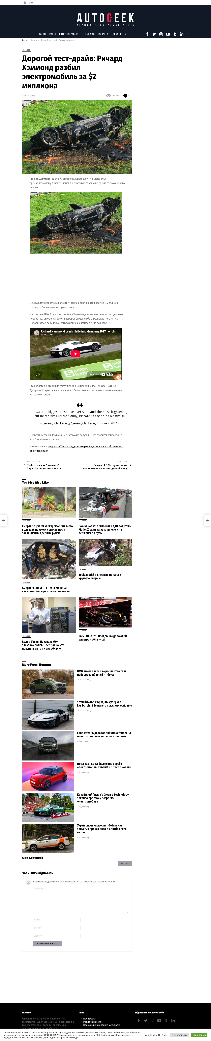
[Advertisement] (77, 278)
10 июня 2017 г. (108, 423)
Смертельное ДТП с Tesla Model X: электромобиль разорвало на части (46, 589)
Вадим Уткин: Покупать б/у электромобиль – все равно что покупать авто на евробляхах (43, 645)
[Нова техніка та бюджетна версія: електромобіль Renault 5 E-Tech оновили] (48, 776)
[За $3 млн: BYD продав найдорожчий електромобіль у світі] (105, 612)
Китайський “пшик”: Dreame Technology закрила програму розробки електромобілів (103, 798)
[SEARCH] (188, 34)
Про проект (120, 34)
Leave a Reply (125, 863)
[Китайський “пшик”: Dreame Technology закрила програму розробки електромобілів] (48, 807)
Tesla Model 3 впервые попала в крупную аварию (100, 576)
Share (26, 104)
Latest (30, 3)
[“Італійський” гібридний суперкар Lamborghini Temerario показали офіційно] (48, 715)
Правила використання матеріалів (101, 1025)
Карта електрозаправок (63, 34)
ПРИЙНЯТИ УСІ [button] (199, 1035)
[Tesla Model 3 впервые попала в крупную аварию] (105, 552)
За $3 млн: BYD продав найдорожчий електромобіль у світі (103, 637)
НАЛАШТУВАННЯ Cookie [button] (156, 1035)
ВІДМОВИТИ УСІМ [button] (179, 1035)
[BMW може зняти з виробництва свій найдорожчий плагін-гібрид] (48, 684)
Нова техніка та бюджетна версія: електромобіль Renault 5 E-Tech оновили (104, 765)
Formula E (104, 34)
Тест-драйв (87, 34)
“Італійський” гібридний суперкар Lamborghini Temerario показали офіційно (104, 703)
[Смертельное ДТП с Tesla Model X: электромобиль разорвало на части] (49, 559)
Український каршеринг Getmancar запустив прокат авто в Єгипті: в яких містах (102, 829)
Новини (41, 34)
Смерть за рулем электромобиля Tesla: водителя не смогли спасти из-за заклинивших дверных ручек (47, 529)
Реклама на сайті (92, 1021)
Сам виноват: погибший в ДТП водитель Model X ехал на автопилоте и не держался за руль (105, 529)
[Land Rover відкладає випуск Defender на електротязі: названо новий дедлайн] (48, 746)
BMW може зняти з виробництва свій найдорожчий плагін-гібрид (101, 673)
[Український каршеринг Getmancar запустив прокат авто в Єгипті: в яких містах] (48, 838)
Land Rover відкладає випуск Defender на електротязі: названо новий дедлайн (104, 734)
